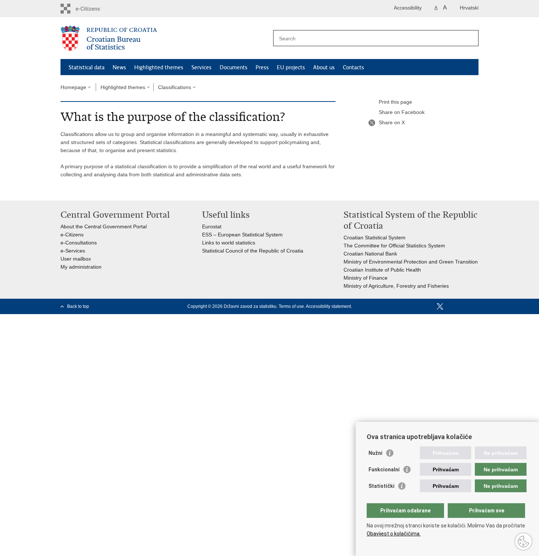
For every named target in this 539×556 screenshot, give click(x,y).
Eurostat (211, 226)
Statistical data (86, 67)
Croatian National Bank (370, 254)
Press (262, 67)
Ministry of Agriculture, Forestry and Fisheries (396, 286)
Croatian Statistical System (375, 237)
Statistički (381, 486)
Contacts (353, 67)
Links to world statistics (228, 243)
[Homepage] (165, 38)
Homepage (73, 87)
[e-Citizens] (91, 9)
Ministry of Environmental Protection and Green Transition (411, 262)
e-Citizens (72, 235)
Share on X (392, 122)
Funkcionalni (384, 469)
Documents (233, 67)
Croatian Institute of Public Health (382, 270)
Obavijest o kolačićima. (394, 534)
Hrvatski (469, 8)
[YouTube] (451, 306)
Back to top (78, 306)
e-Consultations (78, 243)
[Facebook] (428, 306)
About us (324, 67)
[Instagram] (463, 306)
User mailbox (75, 259)
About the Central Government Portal (103, 226)
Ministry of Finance (366, 278)
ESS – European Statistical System (242, 235)
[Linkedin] (475, 306)
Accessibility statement (328, 306)
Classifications (174, 87)
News (119, 67)
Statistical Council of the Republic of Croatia (252, 251)
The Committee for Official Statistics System (394, 245)
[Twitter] (440, 306)
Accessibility (408, 8)
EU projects (291, 67)
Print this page (395, 102)
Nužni (375, 453)
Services (201, 67)
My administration (81, 267)
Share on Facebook (402, 112)
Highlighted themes (158, 67)
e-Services (72, 251)
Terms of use (291, 306)
